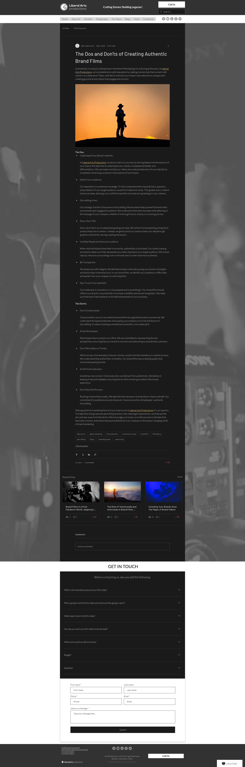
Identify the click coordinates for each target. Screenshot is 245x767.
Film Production (80, 28)
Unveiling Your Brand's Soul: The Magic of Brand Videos (163, 508)
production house (129, 434)
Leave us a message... (79, 708)
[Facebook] (175, 18)
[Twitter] (180, 18)
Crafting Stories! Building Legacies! (122, 7)
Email (126, 696)
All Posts (66, 28)
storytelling (81, 439)
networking (119, 439)
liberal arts (81, 434)
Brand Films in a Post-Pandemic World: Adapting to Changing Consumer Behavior (81, 508)
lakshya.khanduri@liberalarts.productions (74, 750)
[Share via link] (95, 454)
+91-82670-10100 (67, 751)
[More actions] (168, 45)
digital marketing (95, 434)
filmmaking (157, 434)
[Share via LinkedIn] (89, 454)
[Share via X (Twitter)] (83, 454)
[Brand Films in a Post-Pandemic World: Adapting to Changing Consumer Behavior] (81, 492)
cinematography (104, 439)
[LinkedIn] (171, 18)
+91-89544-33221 (67, 753)
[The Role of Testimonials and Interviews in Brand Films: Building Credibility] (122, 492)
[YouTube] (167, 18)
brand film (144, 434)
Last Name (128, 685)
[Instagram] (163, 18)
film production (112, 434)
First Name (75, 685)
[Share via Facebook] (76, 454)
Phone (73, 696)
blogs (92, 439)
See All (179, 477)
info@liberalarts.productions (70, 748)
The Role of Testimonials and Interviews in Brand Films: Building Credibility (121, 508)
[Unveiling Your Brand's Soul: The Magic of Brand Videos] (163, 492)
